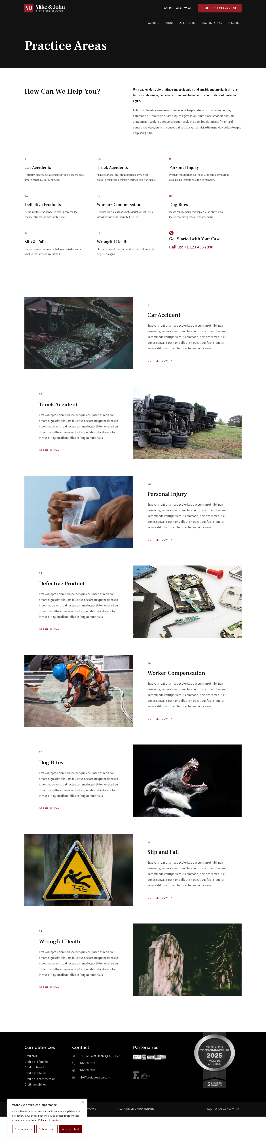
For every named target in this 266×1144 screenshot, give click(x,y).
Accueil (153, 23)
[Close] (83, 1102)
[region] (47, 1118)
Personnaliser (23, 1129)
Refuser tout (47, 1129)
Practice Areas (211, 23)
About (169, 23)
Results (233, 23)
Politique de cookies (49, 1120)
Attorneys (187, 23)
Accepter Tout (70, 1129)
